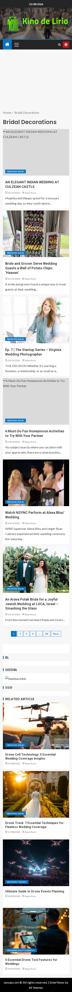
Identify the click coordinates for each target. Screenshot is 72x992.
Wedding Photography (21, 950)
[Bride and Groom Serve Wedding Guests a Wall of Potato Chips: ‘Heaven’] (36, 233)
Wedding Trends (16, 882)
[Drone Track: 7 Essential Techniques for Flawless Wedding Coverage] (36, 794)
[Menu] (16, 44)
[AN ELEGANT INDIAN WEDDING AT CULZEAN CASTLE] (36, 152)
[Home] (7, 44)
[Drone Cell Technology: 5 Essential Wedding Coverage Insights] (36, 726)
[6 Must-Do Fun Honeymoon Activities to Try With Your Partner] (36, 401)
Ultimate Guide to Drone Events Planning (34, 891)
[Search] (59, 44)
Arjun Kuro (30, 192)
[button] (16, 44)
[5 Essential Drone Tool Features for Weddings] (36, 931)
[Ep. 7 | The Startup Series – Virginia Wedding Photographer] (36, 320)
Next (56, 633)
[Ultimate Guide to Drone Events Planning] (36, 862)
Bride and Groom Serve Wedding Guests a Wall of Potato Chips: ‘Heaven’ (31, 268)
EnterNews (57, 982)
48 (46, 633)
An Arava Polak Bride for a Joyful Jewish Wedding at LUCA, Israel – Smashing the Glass (31, 603)
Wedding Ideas (15, 171)
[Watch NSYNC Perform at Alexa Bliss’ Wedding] (36, 482)
